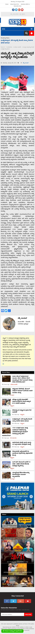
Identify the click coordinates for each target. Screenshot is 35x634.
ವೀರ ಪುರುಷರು (13, 438)
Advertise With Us (25, 4)
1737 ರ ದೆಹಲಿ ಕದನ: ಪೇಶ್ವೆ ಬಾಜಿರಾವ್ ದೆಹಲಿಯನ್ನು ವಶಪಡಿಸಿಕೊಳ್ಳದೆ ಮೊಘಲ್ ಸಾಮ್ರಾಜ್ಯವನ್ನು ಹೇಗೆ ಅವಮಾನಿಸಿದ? (15, 432)
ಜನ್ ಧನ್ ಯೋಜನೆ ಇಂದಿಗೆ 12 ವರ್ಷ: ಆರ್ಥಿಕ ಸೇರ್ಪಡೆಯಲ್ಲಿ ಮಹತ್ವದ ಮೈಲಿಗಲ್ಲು (21, 464)
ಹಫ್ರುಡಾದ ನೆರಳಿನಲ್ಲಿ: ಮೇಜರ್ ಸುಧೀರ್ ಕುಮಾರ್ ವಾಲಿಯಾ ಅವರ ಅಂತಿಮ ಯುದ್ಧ (22, 391)
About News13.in (14, 4)
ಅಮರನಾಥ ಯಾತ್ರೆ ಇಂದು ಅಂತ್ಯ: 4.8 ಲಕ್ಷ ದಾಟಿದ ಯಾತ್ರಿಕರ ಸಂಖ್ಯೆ (21, 443)
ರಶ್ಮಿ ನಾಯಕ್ (25, 63)
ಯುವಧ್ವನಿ (11, 395)
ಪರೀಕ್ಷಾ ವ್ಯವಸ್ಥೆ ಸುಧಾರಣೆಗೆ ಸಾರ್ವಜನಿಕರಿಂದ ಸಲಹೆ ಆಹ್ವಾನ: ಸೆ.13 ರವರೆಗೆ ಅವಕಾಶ (21, 401)
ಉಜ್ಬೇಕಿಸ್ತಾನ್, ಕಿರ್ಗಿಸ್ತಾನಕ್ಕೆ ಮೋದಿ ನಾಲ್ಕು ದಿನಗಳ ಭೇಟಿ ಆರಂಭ (22, 420)
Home (6, 4)
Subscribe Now (17, 6)
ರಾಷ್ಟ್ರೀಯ (12, 406)
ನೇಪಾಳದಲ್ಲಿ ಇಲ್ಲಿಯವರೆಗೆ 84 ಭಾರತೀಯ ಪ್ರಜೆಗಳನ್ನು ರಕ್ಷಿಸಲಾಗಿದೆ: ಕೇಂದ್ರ (22, 453)
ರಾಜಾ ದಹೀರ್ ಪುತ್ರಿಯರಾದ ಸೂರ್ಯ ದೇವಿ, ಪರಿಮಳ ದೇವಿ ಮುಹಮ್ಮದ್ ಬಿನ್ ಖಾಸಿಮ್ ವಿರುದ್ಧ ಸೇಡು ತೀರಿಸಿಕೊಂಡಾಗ (22, 379)
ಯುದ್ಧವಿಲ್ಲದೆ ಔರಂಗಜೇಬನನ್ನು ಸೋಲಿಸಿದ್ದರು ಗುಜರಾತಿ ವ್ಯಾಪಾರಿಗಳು (20, 475)
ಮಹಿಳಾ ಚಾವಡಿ (13, 384)
